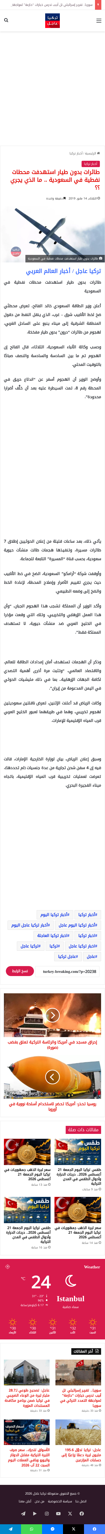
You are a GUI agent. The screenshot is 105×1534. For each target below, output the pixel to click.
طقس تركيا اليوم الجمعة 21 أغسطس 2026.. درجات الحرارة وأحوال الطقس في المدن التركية (79, 1176)
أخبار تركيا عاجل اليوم (29, 925)
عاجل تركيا (67, 956)
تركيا (54, 946)
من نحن (39, 1501)
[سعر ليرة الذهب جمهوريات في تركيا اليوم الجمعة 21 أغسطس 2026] (27, 1152)
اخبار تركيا (86, 935)
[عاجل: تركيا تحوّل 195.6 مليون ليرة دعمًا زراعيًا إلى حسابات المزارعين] (78, 1432)
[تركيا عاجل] (52, 20)
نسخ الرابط (20, 971)
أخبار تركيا (76, 153)
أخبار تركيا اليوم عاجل (77, 925)
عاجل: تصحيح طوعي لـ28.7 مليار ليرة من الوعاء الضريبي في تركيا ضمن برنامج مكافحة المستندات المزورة (27, 1398)
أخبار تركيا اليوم (54, 914)
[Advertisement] (52, 88)
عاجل (91, 956)
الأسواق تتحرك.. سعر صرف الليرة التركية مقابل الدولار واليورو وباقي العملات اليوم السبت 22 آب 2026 (29, 1458)
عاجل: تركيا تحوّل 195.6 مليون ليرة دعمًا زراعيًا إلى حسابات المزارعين (81, 1455)
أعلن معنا (25, 1501)
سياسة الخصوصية (60, 1501)
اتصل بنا (80, 1501)
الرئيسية (91, 153)
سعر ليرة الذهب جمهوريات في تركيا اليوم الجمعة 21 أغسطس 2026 (27, 1174)
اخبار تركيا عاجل (82, 946)
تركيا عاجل (30, 946)
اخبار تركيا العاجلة (52, 935)
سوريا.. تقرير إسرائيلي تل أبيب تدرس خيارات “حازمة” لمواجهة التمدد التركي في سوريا (80, 1398)
